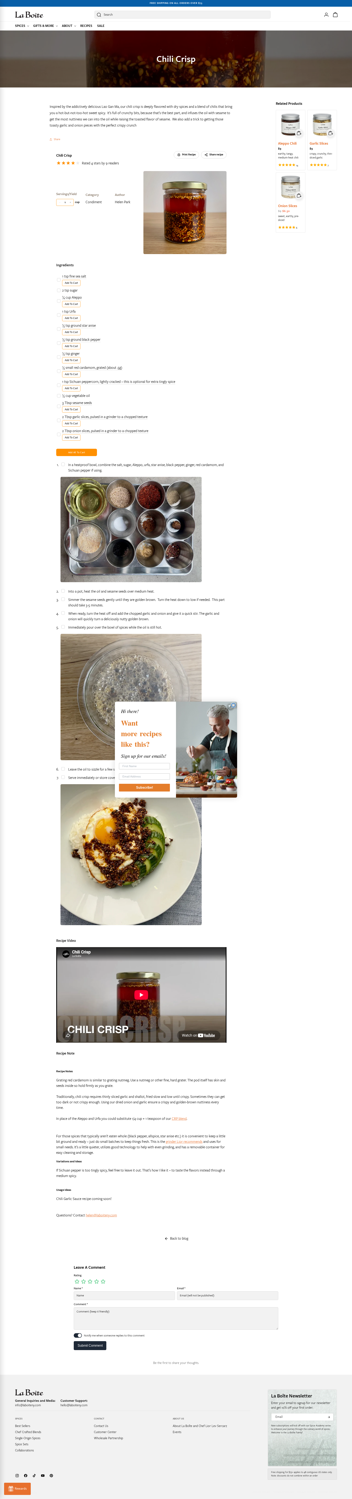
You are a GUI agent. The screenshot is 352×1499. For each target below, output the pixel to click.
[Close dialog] (233, 705)
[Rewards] (17, 1489)
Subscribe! (144, 787)
